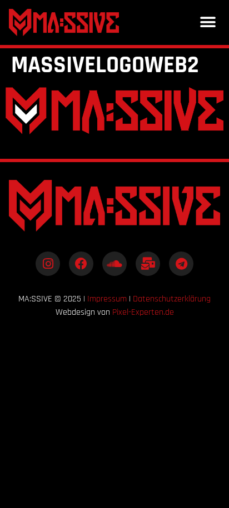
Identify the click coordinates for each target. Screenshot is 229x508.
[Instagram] (48, 264)
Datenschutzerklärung (172, 299)
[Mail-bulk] (148, 264)
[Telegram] (181, 264)
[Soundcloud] (114, 264)
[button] (207, 22)
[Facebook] (81, 264)
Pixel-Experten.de (143, 312)
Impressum (107, 299)
